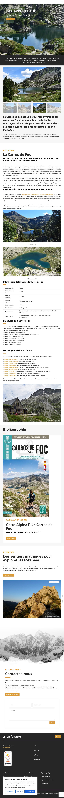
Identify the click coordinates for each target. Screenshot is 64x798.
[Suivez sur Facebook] (56, 736)
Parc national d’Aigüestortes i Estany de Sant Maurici (37, 194)
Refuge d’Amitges (9, 372)
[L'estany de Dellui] (32, 276)
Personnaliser (10, 791)
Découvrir (10, 19)
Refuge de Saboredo (10, 376)
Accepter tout (30, 791)
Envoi (52, 722)
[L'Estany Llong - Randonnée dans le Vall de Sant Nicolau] (32, 242)
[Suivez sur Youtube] (59, 736)
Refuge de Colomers (10, 374)
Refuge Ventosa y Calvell (11, 361)
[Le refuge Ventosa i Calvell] (32, 421)
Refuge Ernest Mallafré (10, 369)
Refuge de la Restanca (10, 359)
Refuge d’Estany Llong (10, 363)
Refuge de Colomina (10, 365)
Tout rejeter (20, 791)
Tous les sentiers (8, 575)
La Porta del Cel (54, 582)
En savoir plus (11, 538)
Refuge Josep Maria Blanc (11, 367)
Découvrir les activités (12, 694)
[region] (20, 786)
